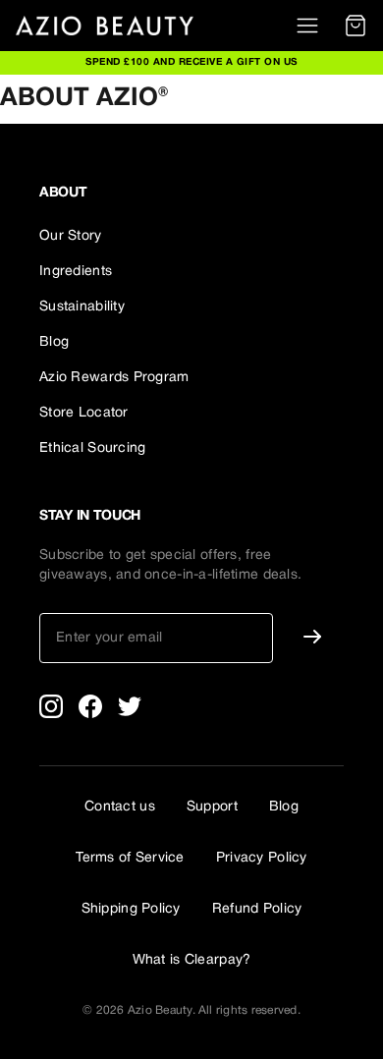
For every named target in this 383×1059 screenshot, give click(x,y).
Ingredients (75, 271)
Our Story (70, 236)
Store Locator (84, 413)
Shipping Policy (131, 909)
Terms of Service (130, 858)
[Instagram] (51, 706)
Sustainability (82, 307)
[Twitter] (129, 706)
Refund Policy (257, 909)
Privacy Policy (261, 858)
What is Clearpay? (192, 960)
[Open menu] (307, 25)
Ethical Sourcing (92, 448)
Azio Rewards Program (114, 377)
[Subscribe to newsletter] (312, 636)
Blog (54, 342)
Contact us (119, 807)
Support (212, 807)
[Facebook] (90, 706)
